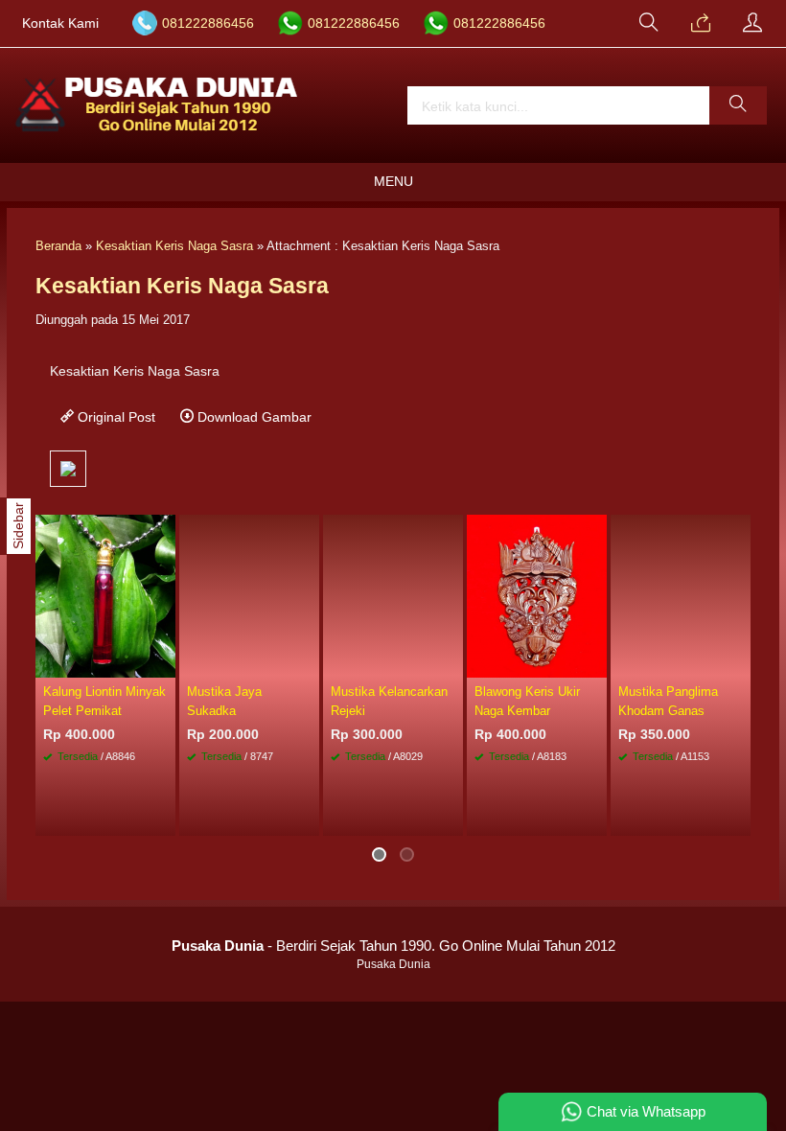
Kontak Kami (60, 23)
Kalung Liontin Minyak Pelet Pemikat (104, 700)
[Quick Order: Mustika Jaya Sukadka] (307, 662)
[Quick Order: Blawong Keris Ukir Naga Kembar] (595, 662)
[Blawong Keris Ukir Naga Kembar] (537, 595)
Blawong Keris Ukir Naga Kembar (527, 700)
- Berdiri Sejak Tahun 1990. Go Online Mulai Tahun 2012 (393, 945)
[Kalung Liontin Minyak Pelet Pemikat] (105, 595)
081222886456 (208, 23)
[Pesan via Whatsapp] (700, 24)
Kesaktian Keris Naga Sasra (174, 246)
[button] (738, 105)
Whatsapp (276, 816)
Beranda (58, 246)
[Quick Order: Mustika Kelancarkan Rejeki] (451, 662)
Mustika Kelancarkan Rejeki (389, 700)
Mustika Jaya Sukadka (224, 700)
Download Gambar (253, 417)
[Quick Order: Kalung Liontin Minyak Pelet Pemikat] (163, 662)
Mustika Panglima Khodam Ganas (668, 700)
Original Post (114, 417)
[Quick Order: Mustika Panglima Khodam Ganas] (739, 662)
